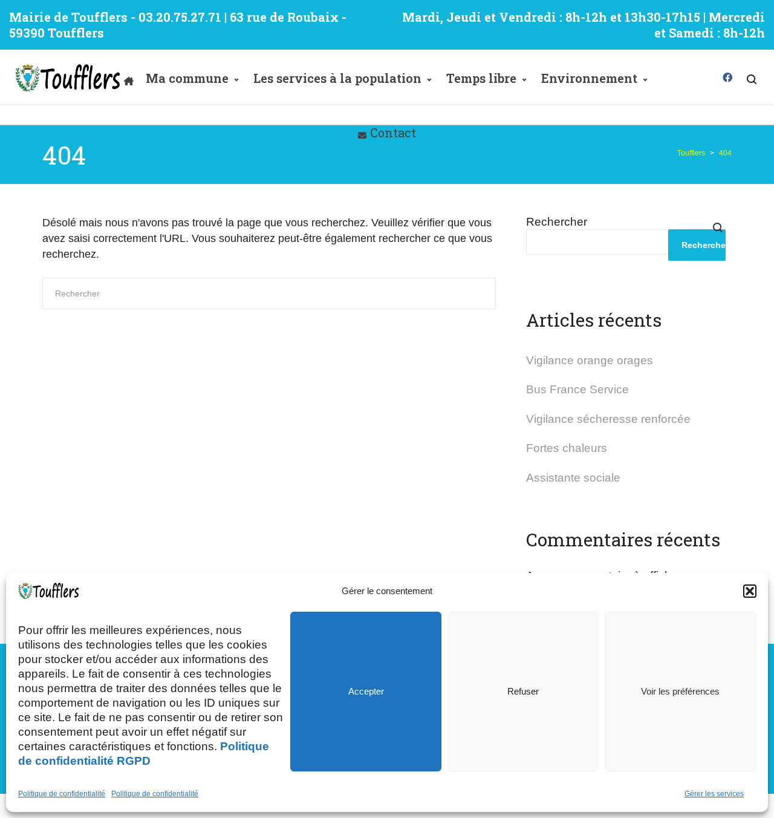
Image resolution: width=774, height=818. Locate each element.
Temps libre (481, 78)
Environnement (589, 78)
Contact (393, 132)
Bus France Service (577, 389)
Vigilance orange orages (589, 360)
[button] (750, 591)
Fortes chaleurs (566, 448)
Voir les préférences (680, 691)
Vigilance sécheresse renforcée (608, 419)
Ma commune (187, 78)
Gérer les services (714, 794)
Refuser (523, 691)
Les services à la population (337, 78)
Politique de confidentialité (61, 794)
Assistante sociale (573, 477)
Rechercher (556, 221)
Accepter (366, 691)
